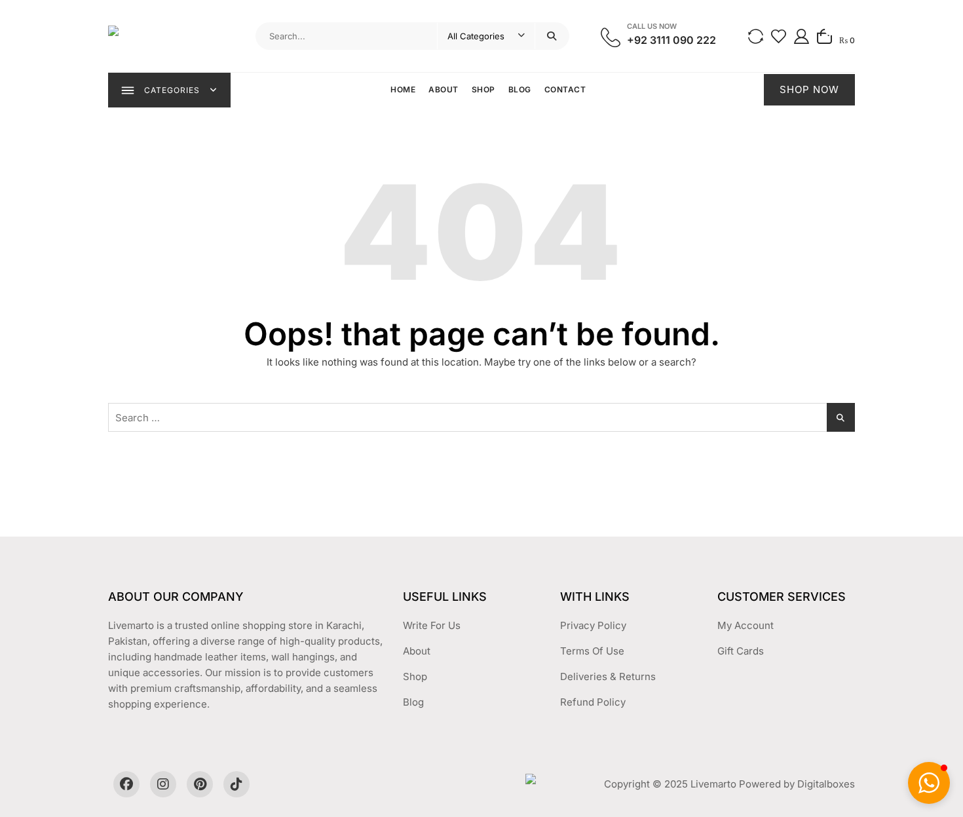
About (443, 89)
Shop (483, 89)
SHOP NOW (809, 89)
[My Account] (801, 36)
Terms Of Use (592, 651)
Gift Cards (740, 651)
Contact (565, 89)
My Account (745, 625)
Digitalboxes (826, 784)
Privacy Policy (593, 625)
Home (402, 89)
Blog (519, 89)
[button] (929, 783)
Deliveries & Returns (608, 676)
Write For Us (432, 625)
